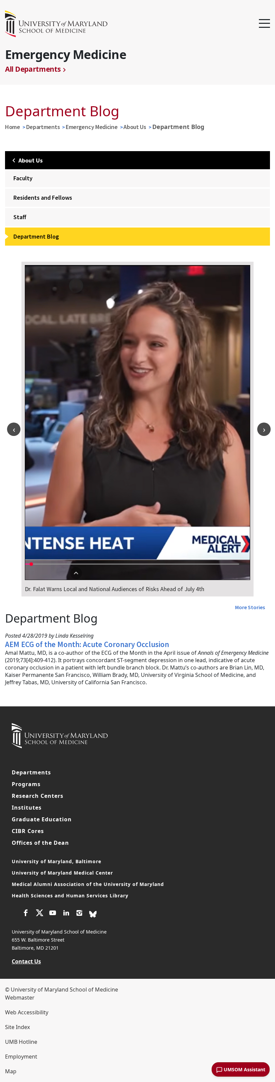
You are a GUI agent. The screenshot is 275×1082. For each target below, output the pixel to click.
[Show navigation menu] (264, 23)
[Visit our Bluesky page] (93, 913)
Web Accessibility (26, 1012)
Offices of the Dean (40, 842)
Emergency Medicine (92, 127)
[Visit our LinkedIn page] (66, 913)
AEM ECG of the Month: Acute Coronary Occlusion (87, 644)
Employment (21, 1056)
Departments (43, 127)
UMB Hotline (21, 1041)
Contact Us (26, 961)
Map (10, 1071)
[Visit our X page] (39, 913)
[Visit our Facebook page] (25, 913)
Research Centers (37, 796)
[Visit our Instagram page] (79, 913)
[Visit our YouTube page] (52, 913)
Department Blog (36, 236)
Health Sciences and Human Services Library (70, 895)
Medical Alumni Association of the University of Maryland (88, 884)
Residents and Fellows (42, 197)
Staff (19, 217)
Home (12, 127)
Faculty (23, 178)
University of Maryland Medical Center (62, 873)
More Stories (250, 607)
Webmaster (20, 997)
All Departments (33, 69)
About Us (134, 127)
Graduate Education (42, 819)
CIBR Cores (28, 831)
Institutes (27, 807)
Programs (26, 784)
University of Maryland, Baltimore (56, 861)
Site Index (17, 1027)
